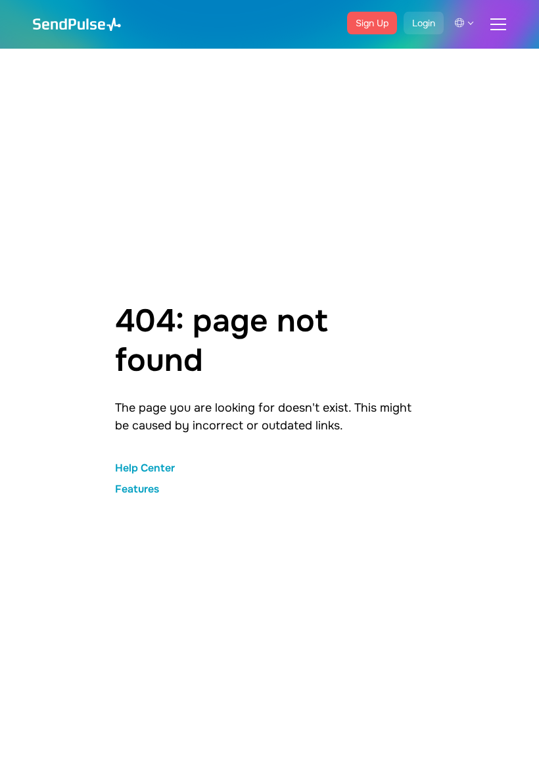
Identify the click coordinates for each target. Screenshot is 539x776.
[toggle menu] (498, 24)
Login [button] (423, 23)
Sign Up (372, 23)
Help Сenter (145, 468)
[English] (464, 23)
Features (137, 489)
